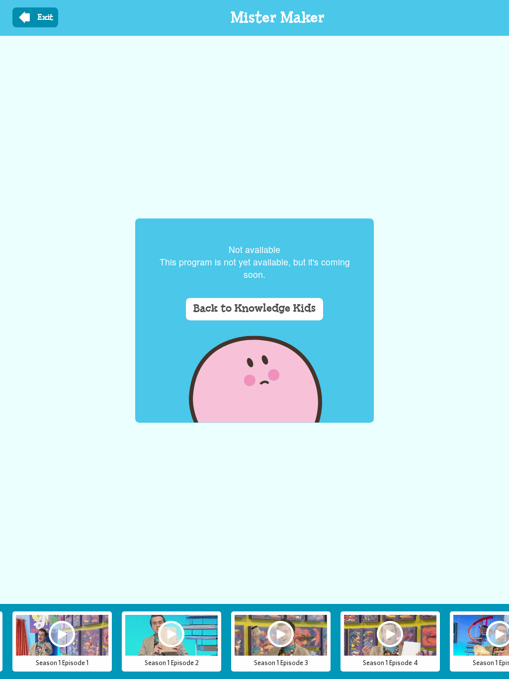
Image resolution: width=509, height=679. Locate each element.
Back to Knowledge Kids (254, 309)
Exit (45, 17)
